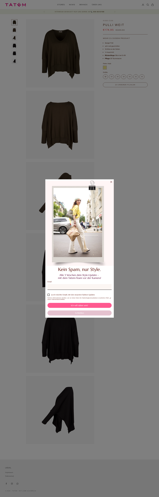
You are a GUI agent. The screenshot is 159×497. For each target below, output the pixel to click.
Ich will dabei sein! (79, 305)
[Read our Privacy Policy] (110, 298)
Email (49, 282)
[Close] (111, 182)
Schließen (79, 313)
